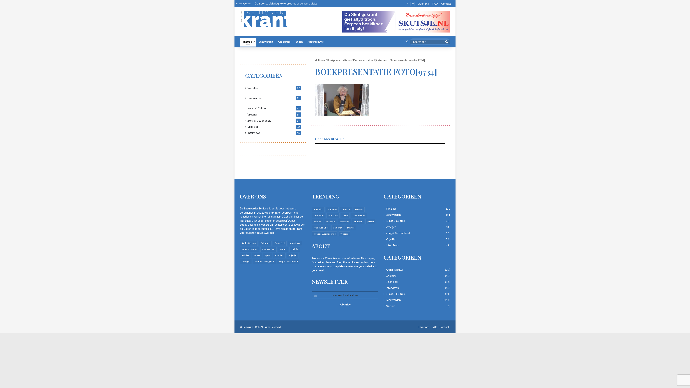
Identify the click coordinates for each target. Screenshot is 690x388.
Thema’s (247, 41)
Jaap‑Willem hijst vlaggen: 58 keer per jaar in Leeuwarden (288, 3)
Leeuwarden (266, 41)
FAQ (435, 3)
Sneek (299, 41)
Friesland (333, 215)
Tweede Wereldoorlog (324, 233)
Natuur (283, 249)
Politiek (245, 255)
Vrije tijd (252, 126)
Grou (345, 215)
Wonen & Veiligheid (264, 261)
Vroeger (252, 114)
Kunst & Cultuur (257, 108)
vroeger (344, 233)
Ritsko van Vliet (321, 227)
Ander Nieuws (316, 41)
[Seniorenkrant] (266, 19)
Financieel (280, 243)
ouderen (358, 221)
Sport (267, 255)
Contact (446, 3)
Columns (265, 243)
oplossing (344, 221)
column (359, 209)
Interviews (253, 132)
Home (321, 60)
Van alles (252, 88)
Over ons (423, 3)
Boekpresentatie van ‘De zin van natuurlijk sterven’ (358, 60)
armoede (332, 209)
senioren (337, 227)
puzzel (370, 221)
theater (350, 227)
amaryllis (318, 209)
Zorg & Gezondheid (259, 120)
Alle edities (284, 41)
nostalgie (330, 221)
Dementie (318, 215)
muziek (317, 221)
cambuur (346, 209)
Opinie (294, 249)
